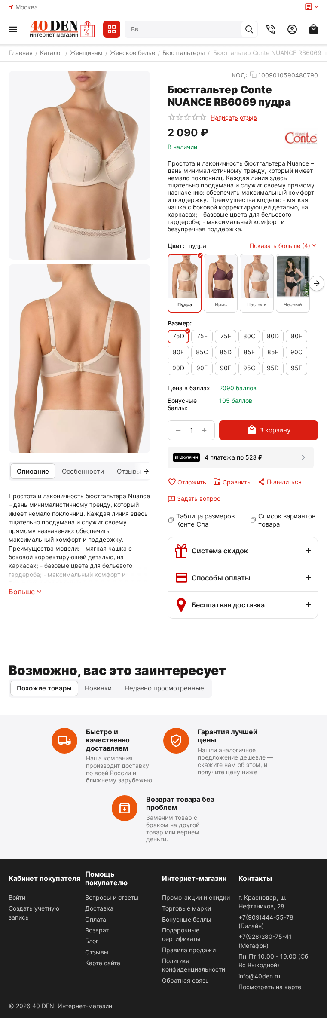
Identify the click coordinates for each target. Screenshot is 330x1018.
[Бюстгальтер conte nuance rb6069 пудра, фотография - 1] (79, 165)
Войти (17, 897)
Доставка (99, 908)
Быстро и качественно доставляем (108, 739)
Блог (91, 940)
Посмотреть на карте (269, 986)
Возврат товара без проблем (180, 803)
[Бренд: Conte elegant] (301, 138)
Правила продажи (189, 950)
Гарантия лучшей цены (227, 735)
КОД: (239, 75)
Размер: (180, 323)
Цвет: (176, 245)
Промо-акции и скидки (196, 897)
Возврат (97, 930)
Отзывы (97, 952)
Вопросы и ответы (112, 897)
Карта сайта (102, 962)
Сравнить (237, 482)
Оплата (95, 919)
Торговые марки (186, 908)
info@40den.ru (259, 976)
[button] (279, 482)
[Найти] (249, 29)
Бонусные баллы (186, 919)
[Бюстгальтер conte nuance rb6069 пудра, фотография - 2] (79, 358)
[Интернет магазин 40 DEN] (62, 29)
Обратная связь (185, 980)
